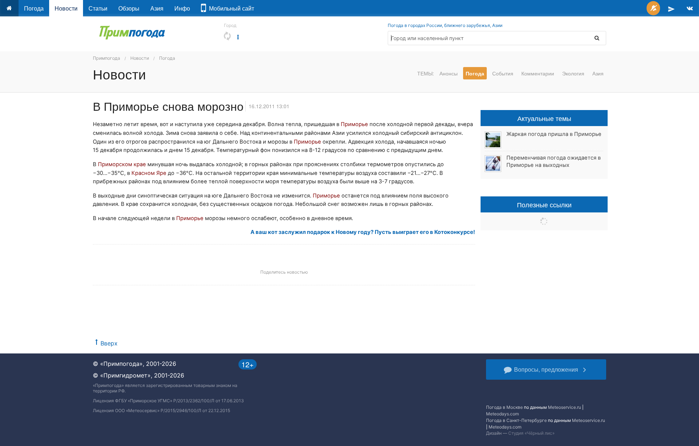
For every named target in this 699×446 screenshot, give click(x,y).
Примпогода (106, 58)
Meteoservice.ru (564, 407)
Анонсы (448, 73)
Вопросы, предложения (546, 369)
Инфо (182, 8)
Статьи (97, 8)
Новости (66, 8)
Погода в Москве (504, 407)
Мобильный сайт (230, 8)
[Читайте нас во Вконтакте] (689, 8)
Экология (573, 73)
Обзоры (128, 8)
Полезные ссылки (544, 204)
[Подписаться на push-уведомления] (653, 8)
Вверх (109, 343)
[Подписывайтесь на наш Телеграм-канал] (671, 8)
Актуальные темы (544, 118)
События (502, 73)
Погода (34, 8)
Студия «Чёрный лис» (531, 433)
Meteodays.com (502, 413)
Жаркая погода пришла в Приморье (553, 134)
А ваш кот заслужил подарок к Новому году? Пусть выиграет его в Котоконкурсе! (362, 232)
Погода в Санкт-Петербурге (516, 420)
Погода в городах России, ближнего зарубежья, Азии (445, 25)
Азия (156, 8)
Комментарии (537, 73)
